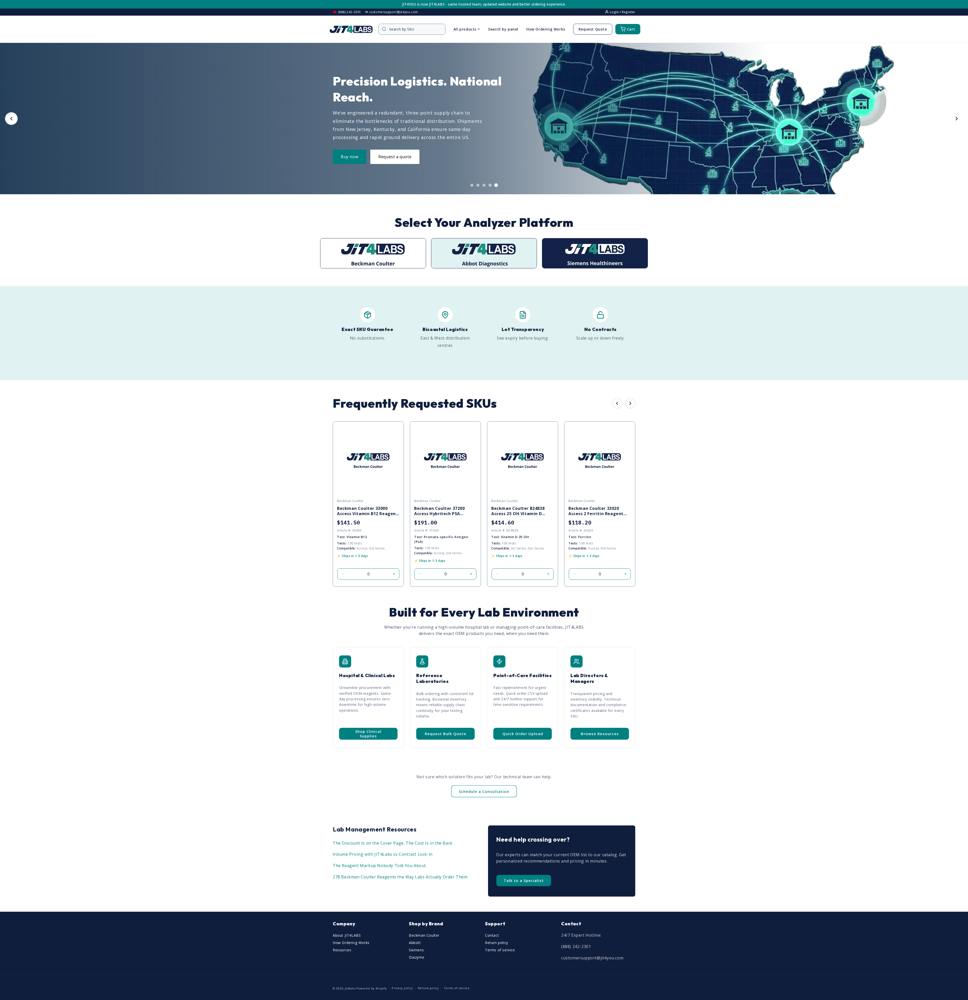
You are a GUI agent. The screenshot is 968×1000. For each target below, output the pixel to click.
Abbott (415, 942)
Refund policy (428, 988)
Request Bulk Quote (445, 733)
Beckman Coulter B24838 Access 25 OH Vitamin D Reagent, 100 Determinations (517, 511)
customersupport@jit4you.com (592, 958)
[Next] (630, 403)
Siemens (416, 950)
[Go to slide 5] (496, 185)
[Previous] (617, 403)
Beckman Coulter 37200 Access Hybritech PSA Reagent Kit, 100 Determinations (439, 511)
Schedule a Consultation (484, 791)
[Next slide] (956, 118)
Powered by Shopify (371, 988)
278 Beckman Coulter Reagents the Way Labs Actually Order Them (400, 877)
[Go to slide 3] (484, 185)
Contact (492, 935)
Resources (342, 950)
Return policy (496, 942)
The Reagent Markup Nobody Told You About (379, 865)
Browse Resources (600, 733)
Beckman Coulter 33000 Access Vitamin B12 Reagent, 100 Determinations (368, 511)
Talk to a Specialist (524, 880)
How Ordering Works (545, 29)
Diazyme (416, 957)
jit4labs (350, 988)
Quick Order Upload (522, 733)
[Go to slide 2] (477, 185)
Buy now (349, 156)
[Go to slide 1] (471, 185)
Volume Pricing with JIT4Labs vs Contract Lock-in (383, 854)
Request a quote (394, 156)
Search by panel (503, 29)
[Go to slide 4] (490, 185)
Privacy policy (402, 988)
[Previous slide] (11, 118)
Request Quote (593, 29)
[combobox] (414, 29)
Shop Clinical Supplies (368, 733)
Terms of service (500, 950)
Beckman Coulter (424, 935)
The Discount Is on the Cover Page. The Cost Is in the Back (392, 843)
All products (464, 29)
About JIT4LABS (347, 935)
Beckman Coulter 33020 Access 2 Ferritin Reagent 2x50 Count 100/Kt (595, 511)
